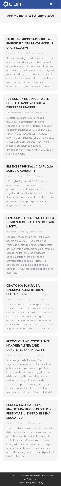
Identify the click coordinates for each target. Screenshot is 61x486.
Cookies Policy (37, 483)
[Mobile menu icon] (56, 4)
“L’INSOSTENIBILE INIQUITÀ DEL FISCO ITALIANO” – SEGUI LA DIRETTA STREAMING (27, 103)
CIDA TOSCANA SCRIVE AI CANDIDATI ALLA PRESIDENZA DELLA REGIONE (26, 290)
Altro (8, 113)
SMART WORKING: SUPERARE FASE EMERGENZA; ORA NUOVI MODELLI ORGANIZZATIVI (29, 43)
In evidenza (11, 53)
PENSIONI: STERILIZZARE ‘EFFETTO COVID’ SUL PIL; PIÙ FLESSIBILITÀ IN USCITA (30, 222)
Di (21, 53)
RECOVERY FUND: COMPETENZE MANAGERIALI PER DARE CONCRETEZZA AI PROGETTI (28, 346)
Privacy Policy (24, 483)
